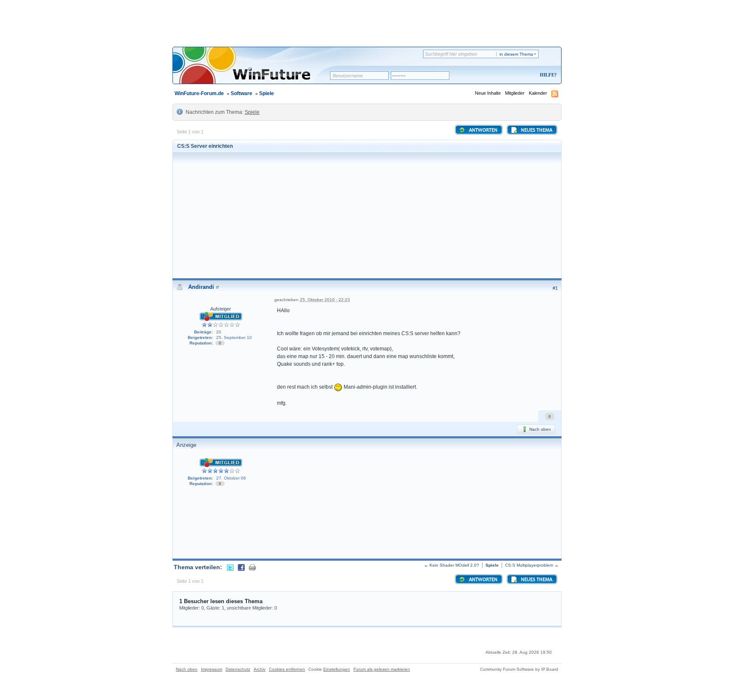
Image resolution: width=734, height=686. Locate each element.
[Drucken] (252, 567)
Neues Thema (535, 130)
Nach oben (539, 429)
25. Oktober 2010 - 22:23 (325, 299)
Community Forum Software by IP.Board (519, 669)
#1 (555, 288)
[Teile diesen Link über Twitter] (230, 567)
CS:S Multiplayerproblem (529, 565)
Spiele (266, 93)
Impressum (211, 669)
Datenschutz (238, 669)
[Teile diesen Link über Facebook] (241, 567)
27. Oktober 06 (231, 478)
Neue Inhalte (488, 93)
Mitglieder (515, 93)
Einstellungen (336, 669)
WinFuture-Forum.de (199, 93)
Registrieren (513, 75)
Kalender (538, 93)
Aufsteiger (220, 308)
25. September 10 (234, 337)
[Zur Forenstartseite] (254, 71)
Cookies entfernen (287, 669)
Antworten (482, 130)
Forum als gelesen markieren (381, 669)
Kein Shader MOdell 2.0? (454, 565)
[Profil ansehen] (217, 287)
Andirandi (201, 287)
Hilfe (547, 74)
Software (241, 93)
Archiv (259, 669)
